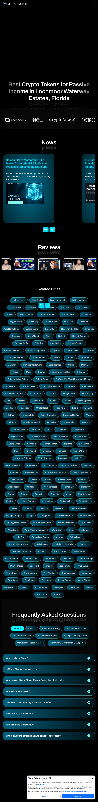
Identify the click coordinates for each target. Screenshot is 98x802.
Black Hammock (57, 300)
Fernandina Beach (12, 350)
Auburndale (86, 358)
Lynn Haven (83, 307)
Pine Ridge (29, 580)
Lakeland (83, 322)
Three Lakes (82, 566)
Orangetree (45, 516)
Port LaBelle (79, 551)
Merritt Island (84, 494)
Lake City (68, 322)
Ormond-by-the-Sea (61, 372)
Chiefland (86, 314)
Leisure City (87, 393)
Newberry (33, 322)
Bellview (32, 307)
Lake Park (20, 537)
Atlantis (28, 508)
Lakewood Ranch (65, 516)
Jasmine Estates (75, 343)
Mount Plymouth (79, 508)
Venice (89, 415)
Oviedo (56, 358)
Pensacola (85, 544)
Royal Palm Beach (31, 422)
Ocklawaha (10, 386)
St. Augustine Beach (15, 358)
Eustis (75, 408)
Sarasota (16, 336)
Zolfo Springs (51, 322)
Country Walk (19, 429)
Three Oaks (11, 573)
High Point (10, 415)
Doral (71, 530)
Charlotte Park (69, 314)
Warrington (57, 530)
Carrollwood (14, 444)
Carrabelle (13, 580)
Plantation (32, 465)
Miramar (12, 422)
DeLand (88, 408)
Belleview (39, 343)
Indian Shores (84, 580)
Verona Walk (72, 350)
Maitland (68, 444)
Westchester (14, 487)
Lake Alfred (37, 401)
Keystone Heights (71, 415)
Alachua (14, 472)
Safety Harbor (85, 501)
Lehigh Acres (69, 393)
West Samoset (50, 487)
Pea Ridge (24, 408)
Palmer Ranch (42, 379)
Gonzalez (51, 422)
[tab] (49, 658)
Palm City (85, 365)
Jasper (67, 401)
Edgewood (43, 508)
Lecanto (52, 393)
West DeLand (32, 329)
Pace (28, 372)
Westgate (58, 587)
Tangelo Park (79, 429)
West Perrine (81, 437)
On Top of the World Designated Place (73, 379)
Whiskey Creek (64, 480)
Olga (30, 516)
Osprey (41, 372)
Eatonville (49, 329)
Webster (53, 401)
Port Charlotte (60, 551)
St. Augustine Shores (16, 523)
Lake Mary (85, 530)
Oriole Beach (42, 408)
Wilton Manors (78, 300)
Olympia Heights (14, 516)
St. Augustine (66, 501)
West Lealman (26, 314)
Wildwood (42, 551)
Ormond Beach (39, 358)
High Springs (16, 322)
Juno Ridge (55, 343)
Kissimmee (49, 465)
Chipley (47, 480)
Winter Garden (31, 472)
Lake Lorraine (17, 480)
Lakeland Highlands (64, 544)
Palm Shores (36, 393)
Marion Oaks (86, 516)
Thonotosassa (68, 573)
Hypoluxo (89, 329)
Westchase (31, 487)
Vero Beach (50, 559)
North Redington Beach (19, 544)
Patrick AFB (78, 451)
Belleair (61, 336)
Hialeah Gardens (27, 501)
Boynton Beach (13, 465)
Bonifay (9, 408)
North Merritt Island (51, 386)
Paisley (16, 372)
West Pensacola (60, 437)
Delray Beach (76, 537)
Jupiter (33, 480)
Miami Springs (86, 559)
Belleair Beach (79, 336)
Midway (59, 537)
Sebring (24, 494)
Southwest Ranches (22, 551)
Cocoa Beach (11, 559)
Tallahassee (42, 544)
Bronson (22, 401)
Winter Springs (44, 458)
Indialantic (68, 559)
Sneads (49, 566)
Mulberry (47, 451)
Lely (9, 401)
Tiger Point (60, 408)
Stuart (48, 336)
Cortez (71, 365)
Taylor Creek (17, 437)
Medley (9, 501)
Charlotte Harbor (47, 314)
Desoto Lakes (69, 422)
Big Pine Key (15, 307)
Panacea (62, 451)
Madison (88, 465)
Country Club (41, 587)
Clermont (71, 386)
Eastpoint (62, 458)
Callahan (12, 365)
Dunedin (55, 494)
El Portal (58, 594)
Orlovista (81, 372)
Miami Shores (16, 566)
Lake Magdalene (80, 472)
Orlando (70, 358)
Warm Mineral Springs (34, 530)
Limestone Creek (66, 523)
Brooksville (84, 444)
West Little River (11, 329)
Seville (10, 314)
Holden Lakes (19, 300)
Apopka (56, 350)
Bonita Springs (84, 401)
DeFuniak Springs (69, 465)
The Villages (49, 573)
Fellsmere (46, 580)
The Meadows (30, 573)
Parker (15, 508)
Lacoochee (87, 573)
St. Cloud (89, 350)
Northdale (31, 444)
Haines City (69, 487)
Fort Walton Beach (38, 437)
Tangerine (61, 429)
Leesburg (34, 566)
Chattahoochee (50, 444)
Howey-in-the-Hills (69, 329)
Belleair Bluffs (21, 343)
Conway (24, 587)
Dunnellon (39, 494)
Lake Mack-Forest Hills (55, 472)
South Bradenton (48, 415)
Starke (11, 494)
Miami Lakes (37, 300)
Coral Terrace (54, 365)
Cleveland (31, 451)
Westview (82, 480)
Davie (17, 451)
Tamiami (36, 429)
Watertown (13, 530)
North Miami (33, 336)
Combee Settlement (32, 365)
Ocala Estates (28, 386)
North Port (78, 458)
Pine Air (90, 587)
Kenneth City (28, 415)
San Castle (42, 594)
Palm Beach (87, 386)
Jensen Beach (64, 580)
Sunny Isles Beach (40, 537)
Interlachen (47, 501)
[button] (49, 658)
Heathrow (85, 487)
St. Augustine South (42, 523)
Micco (68, 494)
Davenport (9, 587)
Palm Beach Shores (14, 393)
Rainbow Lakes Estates (18, 379)
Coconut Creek (32, 559)
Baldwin (86, 422)
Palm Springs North (37, 350)
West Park (60, 508)
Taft (48, 429)
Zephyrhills (64, 566)
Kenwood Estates (23, 458)
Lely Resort (86, 523)
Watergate (74, 587)
